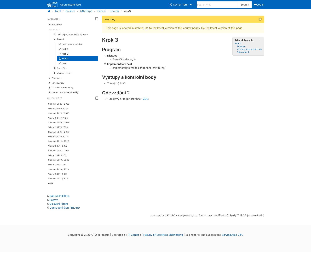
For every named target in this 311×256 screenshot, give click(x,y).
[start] (50, 11)
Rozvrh (54, 199)
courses (70, 11)
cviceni (101, 11)
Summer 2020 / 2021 (58, 150)
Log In (260, 4)
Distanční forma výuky (62, 87)
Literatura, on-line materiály (65, 92)
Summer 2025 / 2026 (58, 104)
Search (245, 4)
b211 (58, 11)
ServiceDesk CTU (232, 234)
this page (236, 28)
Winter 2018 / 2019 (57, 174)
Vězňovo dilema (64, 73)
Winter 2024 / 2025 (58, 118)
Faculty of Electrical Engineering (163, 234)
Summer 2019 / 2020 (58, 160)
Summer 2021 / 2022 (58, 141)
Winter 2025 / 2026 (58, 108)
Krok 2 (65, 54)
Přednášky (57, 78)
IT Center (133, 234)
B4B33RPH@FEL (60, 196)
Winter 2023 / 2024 (58, 127)
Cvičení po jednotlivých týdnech (72, 34)
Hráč (64, 63)
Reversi (60, 39)
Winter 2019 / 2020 (57, 164)
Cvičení (55, 29)
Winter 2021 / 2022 (57, 146)
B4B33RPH (57, 24)
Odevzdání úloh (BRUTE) (65, 207)
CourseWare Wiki (70, 4)
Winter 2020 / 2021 (57, 155)
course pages (191, 28)
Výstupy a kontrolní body (249, 49)
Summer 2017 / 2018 (58, 178)
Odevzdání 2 (243, 52)
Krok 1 (65, 49)
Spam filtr (61, 68)
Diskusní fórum (59, 203)
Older (51, 183)
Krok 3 (65, 58)
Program (241, 46)
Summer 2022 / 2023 (58, 132)
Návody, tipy (58, 83)
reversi (114, 11)
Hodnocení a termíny (72, 44)
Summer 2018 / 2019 (58, 169)
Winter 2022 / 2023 (58, 136)
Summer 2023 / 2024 (58, 122)
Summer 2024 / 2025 (58, 113)
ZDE (145, 98)
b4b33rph (86, 11)
